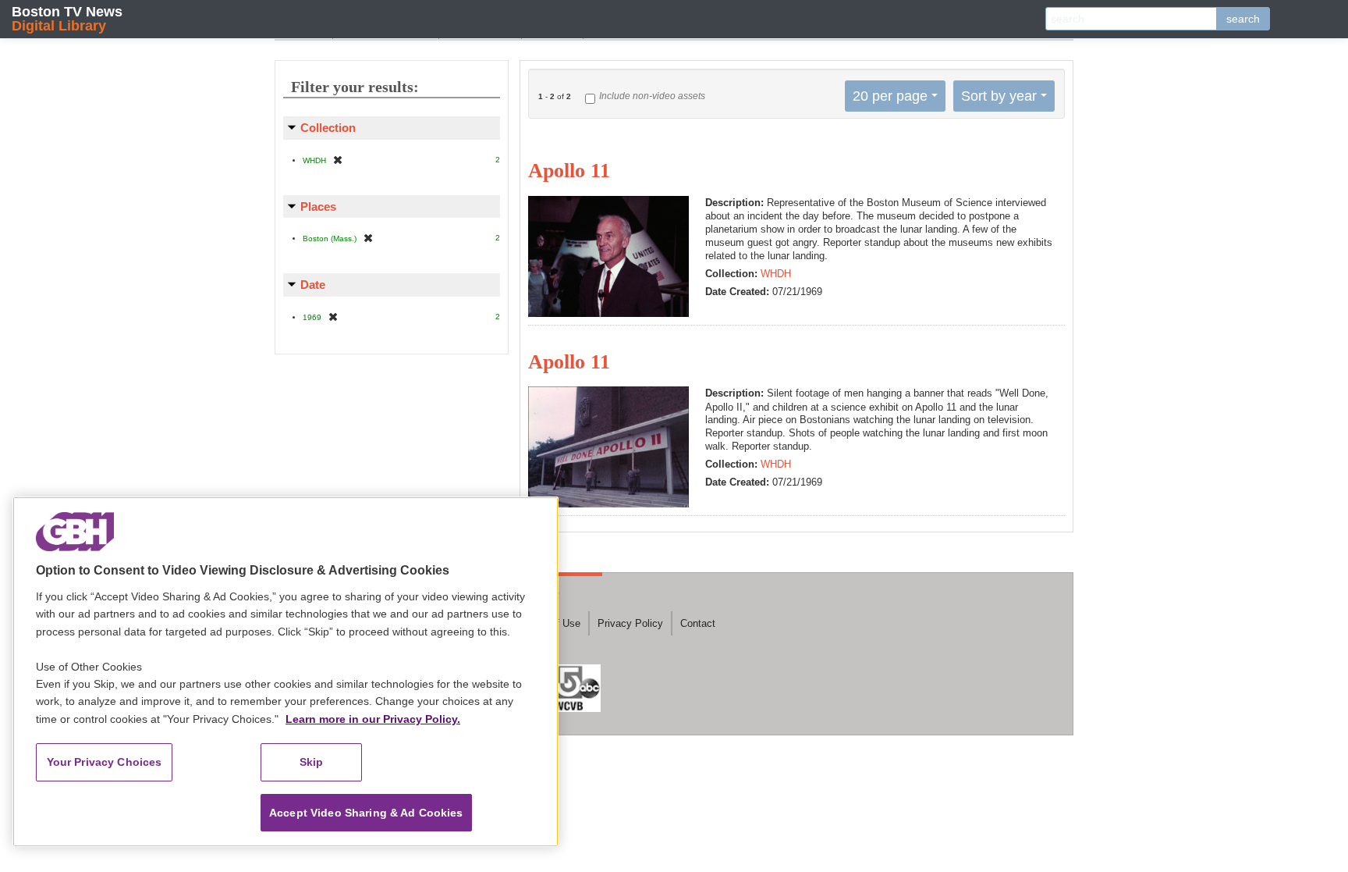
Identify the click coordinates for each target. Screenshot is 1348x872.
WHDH (776, 273)
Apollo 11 (569, 170)
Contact (697, 623)
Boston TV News (67, 18)
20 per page (890, 96)
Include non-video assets (652, 96)
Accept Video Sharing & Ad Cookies (366, 812)
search (1243, 18)
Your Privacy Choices (104, 762)
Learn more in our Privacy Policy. (373, 719)
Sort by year (999, 96)
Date (312, 284)
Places (318, 206)
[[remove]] (337, 159)
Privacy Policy (630, 623)
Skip (312, 762)
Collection (328, 127)
